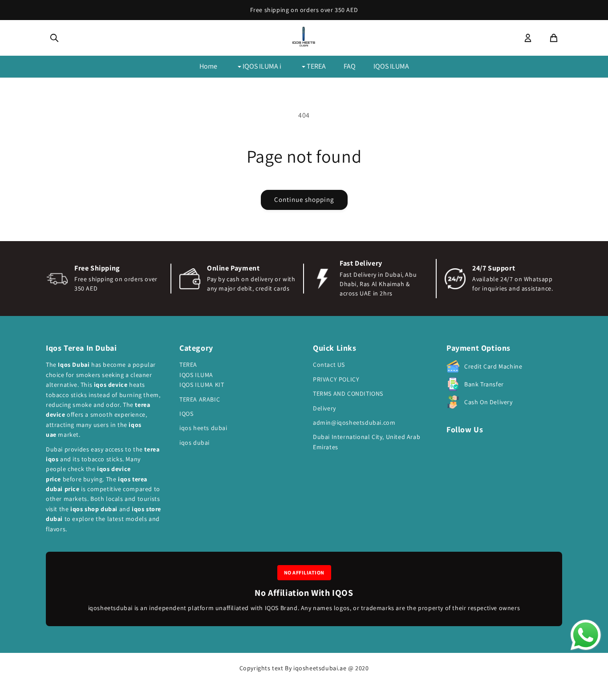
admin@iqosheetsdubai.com (354, 422)
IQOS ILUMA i (261, 66)
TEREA (315, 66)
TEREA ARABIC (199, 399)
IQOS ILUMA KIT (201, 385)
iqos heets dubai (203, 428)
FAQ (350, 66)
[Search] (54, 37)
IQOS (186, 414)
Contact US (329, 365)
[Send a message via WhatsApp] (586, 635)
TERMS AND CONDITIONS (348, 394)
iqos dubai (194, 443)
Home (208, 66)
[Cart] (553, 37)
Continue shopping (304, 199)
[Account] (527, 37)
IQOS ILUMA (391, 66)
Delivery (324, 408)
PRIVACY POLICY (336, 379)
